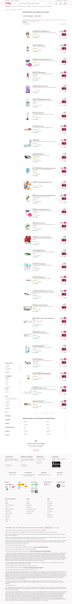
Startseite (6, 9)
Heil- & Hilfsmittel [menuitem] (39, 6)
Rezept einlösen (29, 507)
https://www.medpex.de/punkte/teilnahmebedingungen (33, 567)
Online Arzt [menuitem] (13, 6)
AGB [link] (16, 527)
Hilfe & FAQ (49, 507)
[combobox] (35, 3)
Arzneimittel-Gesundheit (12, 9)
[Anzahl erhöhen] (60, 34)
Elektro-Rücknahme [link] (31, 527)
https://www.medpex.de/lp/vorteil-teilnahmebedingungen (40, 551)
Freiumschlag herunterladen (31, 509)
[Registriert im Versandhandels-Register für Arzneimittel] (36, 485)
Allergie (6, 501)
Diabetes (6, 503)
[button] (35, 413)
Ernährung (7, 507)
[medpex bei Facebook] (44, 484)
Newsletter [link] (28, 503)
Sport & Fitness (7, 517)
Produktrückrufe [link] (50, 511)
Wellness (6, 521)
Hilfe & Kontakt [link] (38, 460)
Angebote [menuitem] (50, 6)
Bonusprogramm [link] (7, 0)
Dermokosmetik (7, 511)
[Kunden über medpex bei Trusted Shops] (61, 486)
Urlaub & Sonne (7, 515)
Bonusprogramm (29, 505)
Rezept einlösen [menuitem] (8, 6)
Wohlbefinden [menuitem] (28, 6)
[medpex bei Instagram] (46, 484)
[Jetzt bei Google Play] (59, 466)
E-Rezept (48, 501)
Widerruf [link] (19, 527)
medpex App (17, 0)
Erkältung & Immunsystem (9, 505)
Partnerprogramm (29, 513)
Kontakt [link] (48, 513)
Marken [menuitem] (45, 6)
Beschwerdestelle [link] (50, 509)
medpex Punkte (50, 515)
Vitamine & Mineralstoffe (9, 509)
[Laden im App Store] (59, 463)
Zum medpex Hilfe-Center (40, 458)
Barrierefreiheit (49, 517)
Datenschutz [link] (24, 527)
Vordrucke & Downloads (30, 511)
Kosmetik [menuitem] (33, 6)
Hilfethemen (65, 0)
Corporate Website (8, 527)
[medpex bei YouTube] (48, 484)
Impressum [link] (41, 527)
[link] (32, 491)
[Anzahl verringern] (57, 34)
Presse (14, 527)
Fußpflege (7, 519)
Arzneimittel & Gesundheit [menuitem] (21, 6)
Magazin (12, 0)
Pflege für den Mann (8, 513)
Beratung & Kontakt (59, 0)
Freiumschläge (49, 503)
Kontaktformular (39, 462)
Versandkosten (49, 505)
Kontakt (27, 501)
